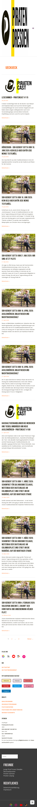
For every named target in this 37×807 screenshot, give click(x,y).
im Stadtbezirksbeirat (9, 670)
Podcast (17, 680)
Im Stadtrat (6, 667)
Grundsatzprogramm (9, 704)
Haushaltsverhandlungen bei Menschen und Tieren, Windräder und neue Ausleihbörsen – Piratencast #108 (18, 426)
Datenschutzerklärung (11, 788)
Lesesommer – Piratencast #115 (15, 97)
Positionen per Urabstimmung (12, 710)
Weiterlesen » (5, 118)
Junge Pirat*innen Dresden (12, 769)
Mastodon (17, 686)
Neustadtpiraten (9, 771)
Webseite (6, 680)
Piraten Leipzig (8, 776)
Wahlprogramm (7, 701)
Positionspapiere (7, 707)
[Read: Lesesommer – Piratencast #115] (18, 85)
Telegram (6, 691)
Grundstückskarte (8, 712)
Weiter (30, 639)
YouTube (6, 686)
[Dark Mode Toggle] (32, 802)
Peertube (28, 680)
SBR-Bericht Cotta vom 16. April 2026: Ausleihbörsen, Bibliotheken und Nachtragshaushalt (17, 314)
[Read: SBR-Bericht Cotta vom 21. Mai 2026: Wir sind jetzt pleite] (18, 243)
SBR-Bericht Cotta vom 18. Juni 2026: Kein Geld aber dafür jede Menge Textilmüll (17, 200)
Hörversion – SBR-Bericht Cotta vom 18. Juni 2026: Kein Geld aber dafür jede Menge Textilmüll (18, 150)
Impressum (7, 790)
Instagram (29, 686)
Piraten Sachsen (9, 774)
